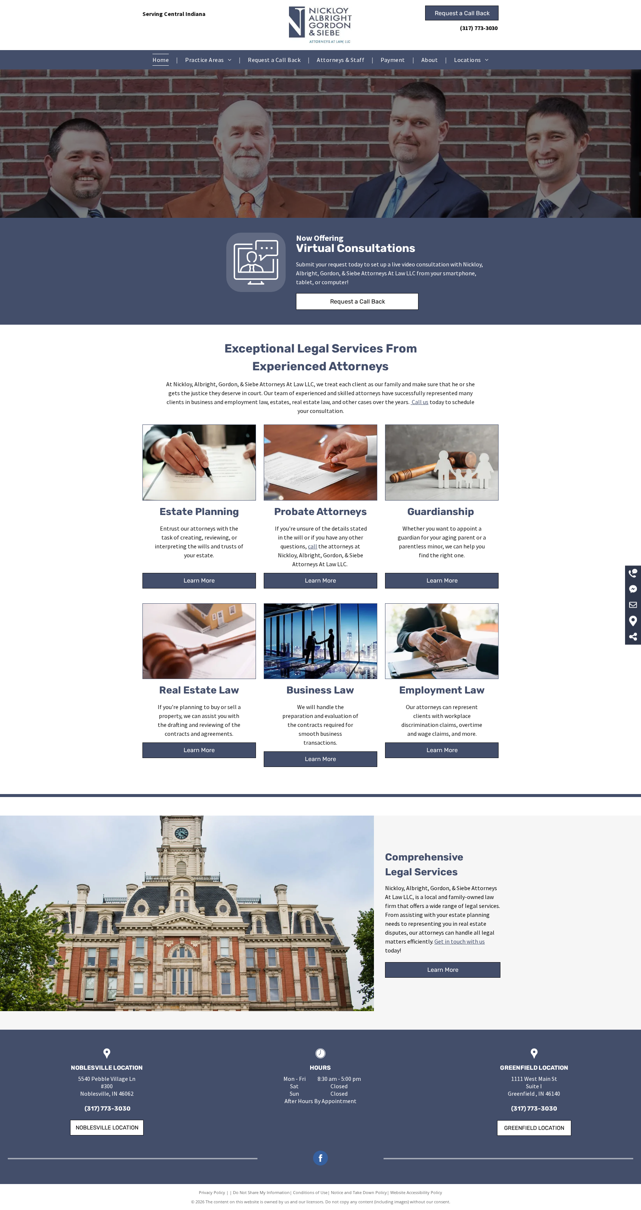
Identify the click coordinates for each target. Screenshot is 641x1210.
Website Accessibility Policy (416, 1192)
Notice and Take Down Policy (359, 1192)
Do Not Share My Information (261, 1192)
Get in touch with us (459, 941)
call (312, 546)
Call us (420, 402)
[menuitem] (161, 59)
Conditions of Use (310, 1192)
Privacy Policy (212, 1192)
